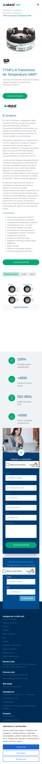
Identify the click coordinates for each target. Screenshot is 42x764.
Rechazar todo (21, 759)
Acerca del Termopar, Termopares (15, 675)
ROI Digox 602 (8, 702)
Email (6, 483)
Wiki (4, 638)
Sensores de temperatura (12, 686)
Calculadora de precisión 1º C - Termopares (19, 694)
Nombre (7, 473)
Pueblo (7, 513)
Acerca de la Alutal (9, 619)
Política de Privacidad (11, 656)
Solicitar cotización (15, 96)
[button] (38, 4)
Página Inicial (7, 10)
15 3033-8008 (8, 716)
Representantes (8, 653)
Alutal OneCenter (9, 634)
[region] (21, 743)
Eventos (6, 626)
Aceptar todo (21, 747)
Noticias (6, 641)
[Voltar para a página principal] (12, 4)
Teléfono (8, 493)
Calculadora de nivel (10, 698)
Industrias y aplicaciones (12, 645)
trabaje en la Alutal (9, 623)
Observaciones (9, 523)
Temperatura (17, 10)
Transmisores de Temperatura (12, 13)
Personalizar (21, 753)
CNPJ (6, 503)
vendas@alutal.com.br (11, 720)
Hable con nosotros (10, 649)
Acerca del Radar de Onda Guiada (15, 678)
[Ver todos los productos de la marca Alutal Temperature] (10, 106)
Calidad (5, 630)
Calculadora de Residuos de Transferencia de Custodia (19, 707)
